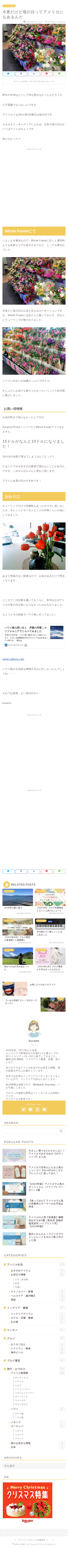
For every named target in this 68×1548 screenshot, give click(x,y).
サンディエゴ (21, 1378)
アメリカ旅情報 (37, 1373)
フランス (19, 1438)
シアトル (19, 1381)
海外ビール (37, 1352)
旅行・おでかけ (35, 1368)
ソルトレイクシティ (24, 1393)
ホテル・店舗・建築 (37, 1318)
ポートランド (21, 1396)
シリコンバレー (22, 1389)
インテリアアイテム (37, 1314)
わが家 (37, 1322)
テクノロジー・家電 (37, 1291)
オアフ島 (19, 1413)
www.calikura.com (13, 659)
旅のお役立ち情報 (37, 1443)
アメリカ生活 (9, 6)
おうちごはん (37, 1344)
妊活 (17, 1283)
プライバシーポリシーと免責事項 (31, 1540)
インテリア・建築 (35, 1307)
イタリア (19, 1435)
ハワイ (37, 1409)
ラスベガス (20, 1400)
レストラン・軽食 (37, 1348)
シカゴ (18, 1385)
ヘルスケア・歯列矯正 (37, 1296)
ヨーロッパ (37, 1426)
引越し (18, 1287)
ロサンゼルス (21, 1404)
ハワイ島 (19, 1417)
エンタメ (35, 1330)
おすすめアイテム (37, 1270)
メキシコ (37, 1422)
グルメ (35, 1338)
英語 (37, 1300)
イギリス (19, 1431)
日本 (37, 1447)
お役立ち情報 (37, 1274)
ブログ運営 (35, 1360)
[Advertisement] (34, 186)
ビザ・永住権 (21, 1279)
